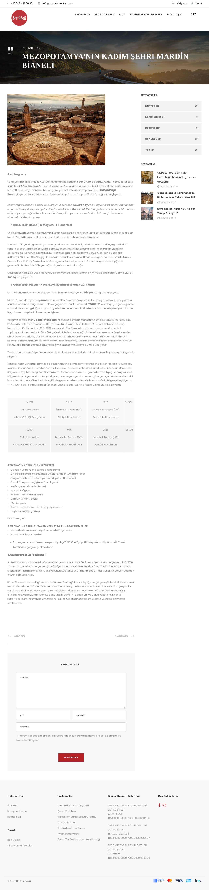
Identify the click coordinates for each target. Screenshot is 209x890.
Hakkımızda (82, 14)
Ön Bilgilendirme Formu (71, 828)
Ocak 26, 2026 (168, 202)
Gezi (30, 48)
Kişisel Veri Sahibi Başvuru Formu (77, 816)
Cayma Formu (66, 822)
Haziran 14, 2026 (169, 186)
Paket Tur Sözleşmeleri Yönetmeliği (79, 839)
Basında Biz (14, 816)
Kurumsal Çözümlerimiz (146, 14)
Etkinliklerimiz (104, 14)
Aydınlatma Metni (68, 833)
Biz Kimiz (12, 805)
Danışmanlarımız (17, 811)
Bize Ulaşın (174, 14)
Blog (122, 14)
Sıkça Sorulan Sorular (19, 845)
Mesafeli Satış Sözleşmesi (73, 805)
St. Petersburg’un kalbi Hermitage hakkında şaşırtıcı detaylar (176, 177)
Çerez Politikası (67, 811)
